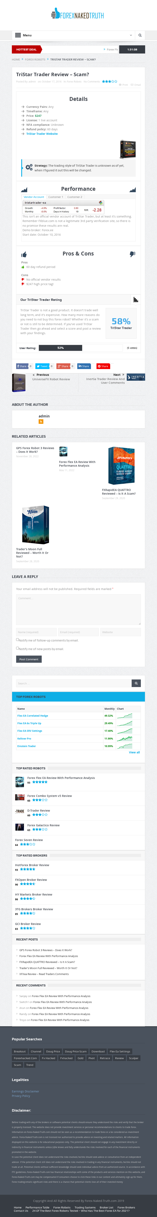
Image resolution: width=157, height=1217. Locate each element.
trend (29, 1064)
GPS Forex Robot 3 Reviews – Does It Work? (35, 450)
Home (17, 1207)
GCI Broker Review (28, 924)
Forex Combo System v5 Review (49, 796)
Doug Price (53, 1051)
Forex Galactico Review (43, 825)
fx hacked (48, 1058)
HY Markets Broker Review (33, 894)
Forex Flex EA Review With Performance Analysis (77, 463)
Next (116, 375)
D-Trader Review (38, 810)
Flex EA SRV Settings (29, 731)
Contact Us (21, 1210)
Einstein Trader (26, 746)
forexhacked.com (25, 1058)
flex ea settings (120, 1051)
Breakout (20, 1051)
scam (17, 1064)
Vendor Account (34, 197)
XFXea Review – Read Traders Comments (44, 974)
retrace (105, 1058)
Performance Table (37, 1207)
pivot (92, 1058)
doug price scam (75, 1051)
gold (80, 1058)
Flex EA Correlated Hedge (32, 715)
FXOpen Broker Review (31, 880)
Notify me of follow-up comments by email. (49, 640)
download (98, 1051)
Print (125, 84)
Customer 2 (74, 197)
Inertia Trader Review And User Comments (105, 381)
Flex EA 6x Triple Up (29, 723)
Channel (36, 1051)
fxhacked (66, 1058)
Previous (43, 375)
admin (32, 81)
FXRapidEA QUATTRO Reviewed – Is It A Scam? (119, 491)
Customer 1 (55, 197)
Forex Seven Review (29, 840)
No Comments (92, 81)
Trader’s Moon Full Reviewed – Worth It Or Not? (32, 552)
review (119, 1058)
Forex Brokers (126, 1207)
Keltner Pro (24, 738)
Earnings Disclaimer (25, 1091)
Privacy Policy (21, 1096)
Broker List (106, 1207)
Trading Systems (85, 1207)
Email (138, 84)
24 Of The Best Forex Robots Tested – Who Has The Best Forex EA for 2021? (80, 1210)
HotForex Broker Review (32, 865)
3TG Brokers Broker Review (34, 909)
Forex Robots (74, 81)
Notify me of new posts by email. (41, 649)
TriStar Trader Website (42, 134)
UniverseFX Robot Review (51, 379)
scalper (133, 1058)
